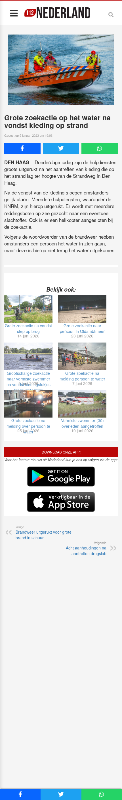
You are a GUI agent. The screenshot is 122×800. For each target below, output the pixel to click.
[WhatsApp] (99, 148)
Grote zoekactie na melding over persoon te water (28, 426)
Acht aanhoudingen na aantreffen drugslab (86, 548)
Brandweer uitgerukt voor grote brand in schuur (43, 532)
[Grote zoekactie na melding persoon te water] (82, 356)
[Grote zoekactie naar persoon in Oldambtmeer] (82, 309)
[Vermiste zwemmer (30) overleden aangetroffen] (82, 404)
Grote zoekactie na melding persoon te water (82, 376)
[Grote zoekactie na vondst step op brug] (28, 309)
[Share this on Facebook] (22, 148)
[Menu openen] (13, 12)
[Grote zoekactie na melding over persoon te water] (28, 404)
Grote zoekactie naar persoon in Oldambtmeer (82, 328)
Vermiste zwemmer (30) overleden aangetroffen (82, 423)
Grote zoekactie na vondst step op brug (28, 328)
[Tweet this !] (61, 148)
